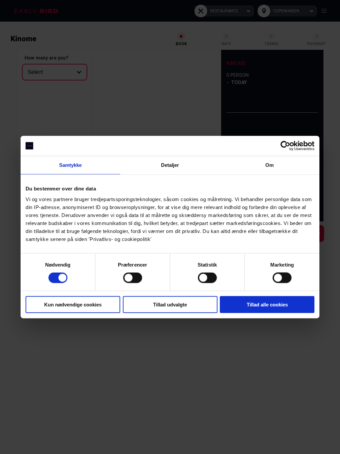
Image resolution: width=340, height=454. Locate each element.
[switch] (132, 278)
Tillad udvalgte (170, 304)
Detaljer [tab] (170, 165)
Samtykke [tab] (70, 165)
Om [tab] (269, 165)
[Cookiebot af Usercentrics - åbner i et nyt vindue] (285, 146)
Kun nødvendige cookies (73, 304)
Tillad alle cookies (267, 304)
